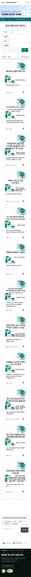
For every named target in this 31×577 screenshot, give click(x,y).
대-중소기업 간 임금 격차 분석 (14, 194)
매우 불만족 (15, 524)
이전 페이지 (6, 499)
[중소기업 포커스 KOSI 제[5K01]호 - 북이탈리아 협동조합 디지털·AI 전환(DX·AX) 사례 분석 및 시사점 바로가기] (15, 145)
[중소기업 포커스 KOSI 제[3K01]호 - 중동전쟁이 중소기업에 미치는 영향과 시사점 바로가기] (15, 327)
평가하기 (25, 530)
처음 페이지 (2, 499)
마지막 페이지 (28, 499)
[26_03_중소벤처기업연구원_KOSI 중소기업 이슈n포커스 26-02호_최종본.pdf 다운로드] (23, 382)
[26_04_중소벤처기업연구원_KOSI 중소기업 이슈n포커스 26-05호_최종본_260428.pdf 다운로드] (23, 273)
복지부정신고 (22, 550)
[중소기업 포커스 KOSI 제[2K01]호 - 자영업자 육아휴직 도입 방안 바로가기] (15, 254)
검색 (25, 50)
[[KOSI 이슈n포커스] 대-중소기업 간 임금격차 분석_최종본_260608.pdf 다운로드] (23, 201)
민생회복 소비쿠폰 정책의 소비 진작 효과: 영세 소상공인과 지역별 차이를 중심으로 (15, 376)
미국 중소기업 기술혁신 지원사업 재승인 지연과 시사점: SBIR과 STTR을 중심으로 (14, 304)
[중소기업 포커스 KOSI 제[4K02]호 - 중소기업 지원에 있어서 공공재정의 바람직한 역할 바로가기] (15, 435)
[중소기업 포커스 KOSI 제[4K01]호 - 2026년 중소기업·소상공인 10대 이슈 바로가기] (15, 472)
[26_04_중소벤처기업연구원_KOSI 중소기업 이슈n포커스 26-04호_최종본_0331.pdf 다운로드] (23, 310)
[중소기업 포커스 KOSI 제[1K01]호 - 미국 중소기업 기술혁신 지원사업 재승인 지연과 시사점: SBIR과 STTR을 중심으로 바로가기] (15, 290)
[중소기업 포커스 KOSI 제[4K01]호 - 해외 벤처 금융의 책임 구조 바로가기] (15, 73)
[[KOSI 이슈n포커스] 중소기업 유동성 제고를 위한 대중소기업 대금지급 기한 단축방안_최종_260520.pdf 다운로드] (23, 237)
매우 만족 (7, 521)
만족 (15, 521)
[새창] (5, 543)
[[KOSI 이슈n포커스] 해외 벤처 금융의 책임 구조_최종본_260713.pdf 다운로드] (23, 92)
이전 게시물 (25, 543)
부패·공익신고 (11, 550)
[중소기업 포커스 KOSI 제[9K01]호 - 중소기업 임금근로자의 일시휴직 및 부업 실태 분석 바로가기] (15, 399)
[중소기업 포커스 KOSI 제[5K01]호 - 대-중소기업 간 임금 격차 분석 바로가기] (15, 181)
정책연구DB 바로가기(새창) (8, 566)
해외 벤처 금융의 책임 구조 (13, 85)
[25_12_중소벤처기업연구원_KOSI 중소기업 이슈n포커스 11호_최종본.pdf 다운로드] (23, 491)
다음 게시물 (28, 543)
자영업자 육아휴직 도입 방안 (13, 265)
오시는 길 (16, 550)
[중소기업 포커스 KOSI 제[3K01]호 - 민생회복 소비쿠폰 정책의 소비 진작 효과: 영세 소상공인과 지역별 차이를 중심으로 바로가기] (15, 362)
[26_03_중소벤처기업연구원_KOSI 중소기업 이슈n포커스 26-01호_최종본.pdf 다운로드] (23, 419)
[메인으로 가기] (8, 2)
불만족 (7, 524)
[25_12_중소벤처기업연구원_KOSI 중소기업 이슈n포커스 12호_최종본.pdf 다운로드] (23, 455)
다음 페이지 (24, 499)
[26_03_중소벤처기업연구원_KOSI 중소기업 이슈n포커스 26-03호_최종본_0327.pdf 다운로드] (23, 346)
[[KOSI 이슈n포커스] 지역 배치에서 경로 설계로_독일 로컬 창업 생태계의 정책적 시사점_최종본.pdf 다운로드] (23, 128)
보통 (20, 521)
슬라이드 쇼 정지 (26, 543)
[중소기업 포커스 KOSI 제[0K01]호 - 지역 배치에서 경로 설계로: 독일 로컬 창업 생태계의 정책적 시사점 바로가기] (15, 108)
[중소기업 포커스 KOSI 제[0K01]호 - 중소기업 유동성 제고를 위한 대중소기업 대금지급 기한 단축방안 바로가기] (15, 218)
